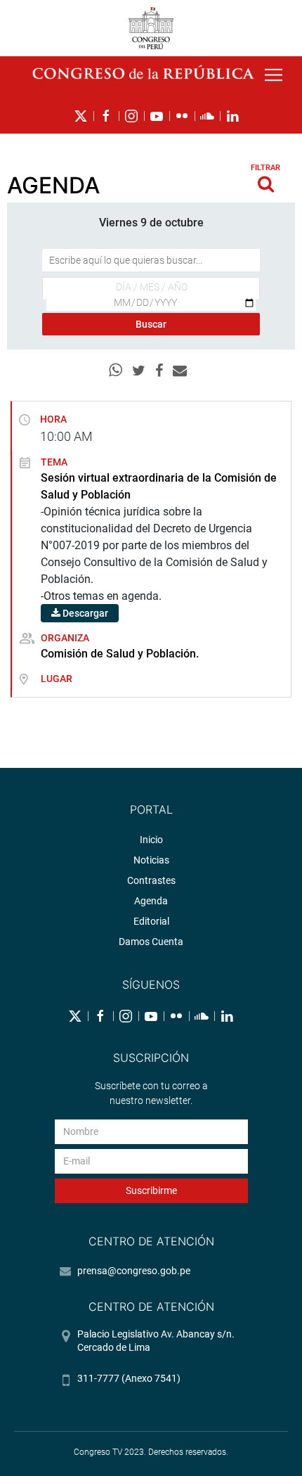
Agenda (151, 900)
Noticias (151, 860)
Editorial (151, 921)
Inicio (151, 839)
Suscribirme (151, 1190)
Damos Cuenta (151, 941)
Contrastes (151, 880)
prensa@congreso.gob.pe (133, 1270)
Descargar (84, 613)
